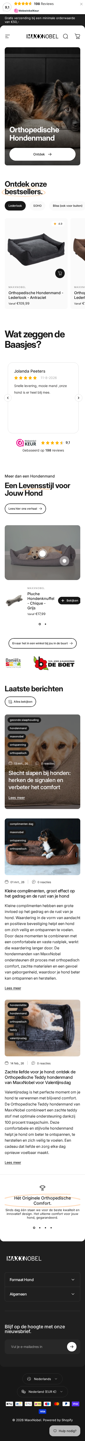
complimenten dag (21, 824)
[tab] (15, 206)
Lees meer (16, 798)
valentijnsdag (18, 1038)
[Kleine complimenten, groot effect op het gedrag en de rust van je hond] (42, 846)
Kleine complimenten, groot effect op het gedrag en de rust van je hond (40, 893)
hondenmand (18, 728)
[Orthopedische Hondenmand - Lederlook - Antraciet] (36, 249)
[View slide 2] (45, 624)
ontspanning (18, 744)
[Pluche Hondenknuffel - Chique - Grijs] (14, 600)
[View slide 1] (39, 624)
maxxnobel (17, 736)
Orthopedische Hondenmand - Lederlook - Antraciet (35, 295)
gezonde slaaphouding (24, 720)
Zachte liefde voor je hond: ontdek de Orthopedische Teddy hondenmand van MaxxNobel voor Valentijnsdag (40, 1077)
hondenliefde (18, 1005)
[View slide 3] (45, 1228)
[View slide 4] (51, 1228)
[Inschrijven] (71, 1346)
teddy (13, 1030)
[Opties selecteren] (60, 273)
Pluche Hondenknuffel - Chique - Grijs (40, 600)
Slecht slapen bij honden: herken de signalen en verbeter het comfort (39, 780)
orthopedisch (18, 753)
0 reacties (48, 763)
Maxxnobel (17, 287)
